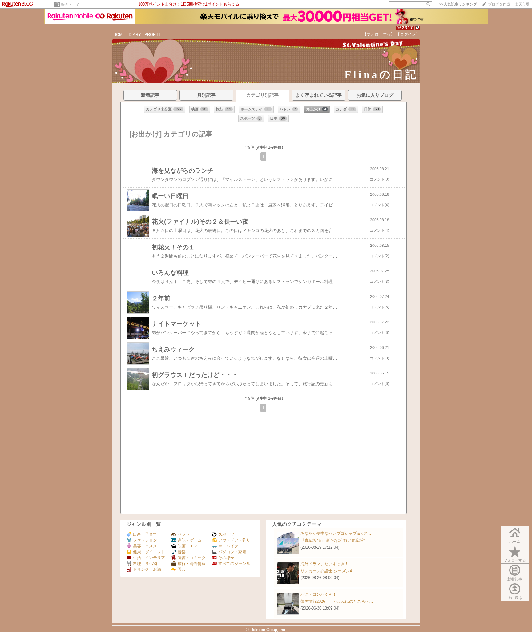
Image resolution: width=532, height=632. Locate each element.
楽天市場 (522, 4)
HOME (119, 34)
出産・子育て (145, 534)
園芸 (182, 569)
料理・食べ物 (145, 563)
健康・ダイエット (149, 552)
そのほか (226, 557)
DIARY (135, 34)
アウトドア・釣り (234, 540)
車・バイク (228, 546)
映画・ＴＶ (70, 4)
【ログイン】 (408, 34)
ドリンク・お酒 (147, 569)
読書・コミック (192, 557)
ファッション (145, 540)
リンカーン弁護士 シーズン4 (326, 571)
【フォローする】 (379, 34)
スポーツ (226, 534)
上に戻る (514, 598)
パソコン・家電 (232, 552)
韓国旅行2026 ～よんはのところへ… (336, 601)
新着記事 (514, 579)
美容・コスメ (145, 546)
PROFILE (153, 34)
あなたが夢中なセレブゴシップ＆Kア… (335, 533)
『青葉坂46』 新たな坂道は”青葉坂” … (335, 540)
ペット (184, 534)
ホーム (514, 541)
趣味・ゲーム (190, 540)
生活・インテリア (149, 557)
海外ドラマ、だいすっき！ (324, 564)
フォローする (515, 560)
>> (458, 4)
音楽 (182, 552)
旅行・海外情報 (192, 563)
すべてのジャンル (234, 563)
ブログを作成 (499, 4)
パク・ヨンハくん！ (318, 594)
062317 (405, 28)
